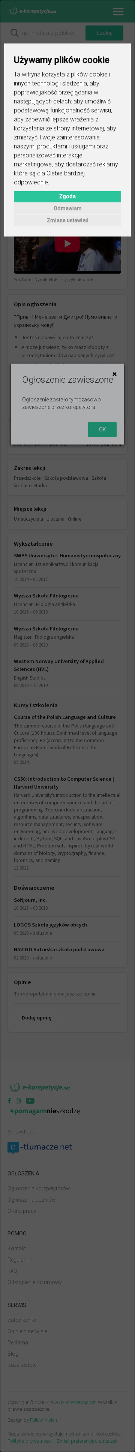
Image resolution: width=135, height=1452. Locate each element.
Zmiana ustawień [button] (67, 220)
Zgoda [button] (67, 196)
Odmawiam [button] (68, 208)
